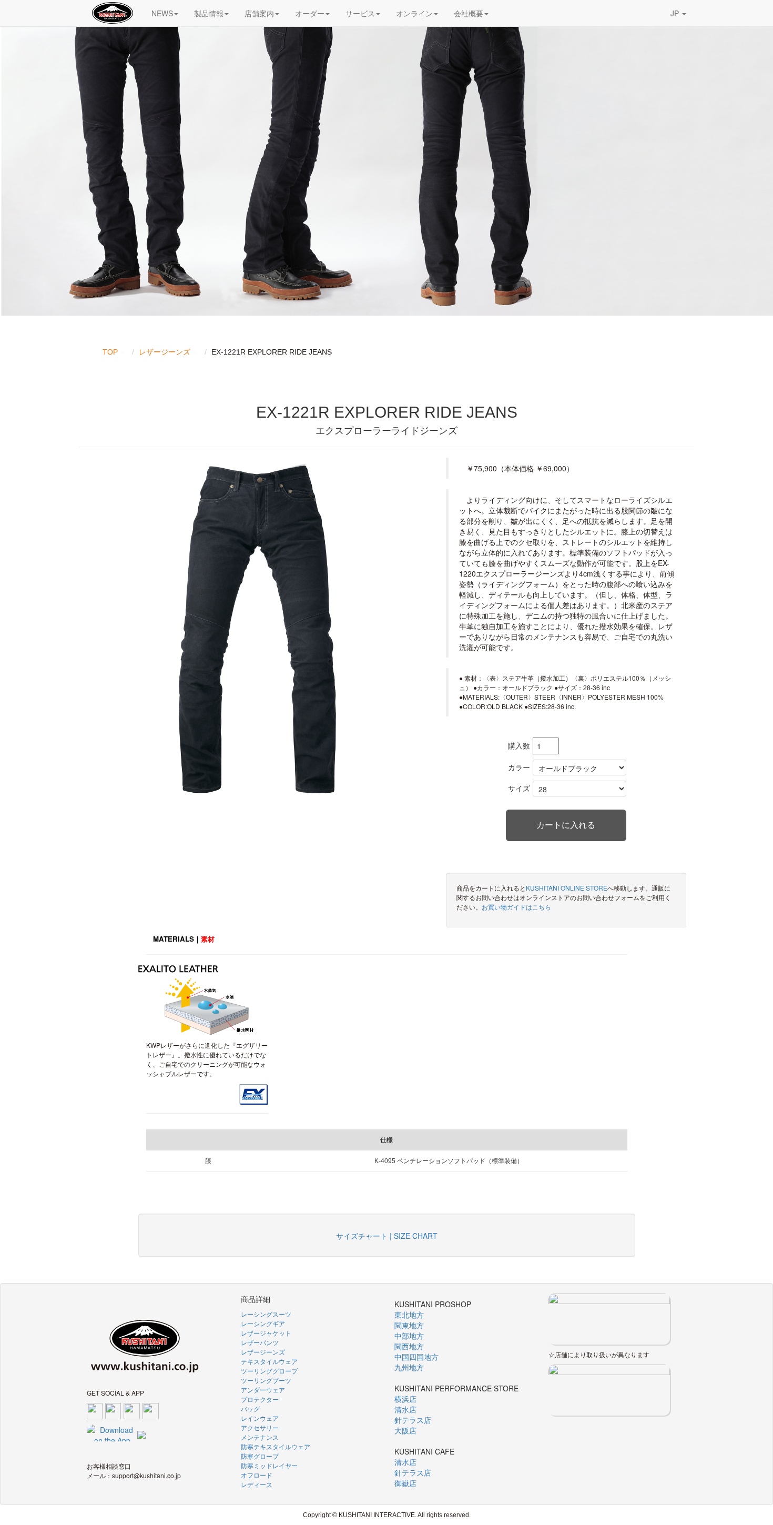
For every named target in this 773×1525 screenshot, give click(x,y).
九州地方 (409, 1367)
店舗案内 (259, 13)
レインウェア (260, 1417)
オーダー (309, 13)
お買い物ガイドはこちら (516, 906)
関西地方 (409, 1346)
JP (675, 13)
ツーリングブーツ (266, 1380)
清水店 (405, 1409)
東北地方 (409, 1314)
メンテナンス (260, 1436)
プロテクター (260, 1399)
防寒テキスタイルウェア (275, 1446)
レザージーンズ (164, 352)
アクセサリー (260, 1427)
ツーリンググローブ (269, 1370)
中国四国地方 (416, 1356)
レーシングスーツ (266, 1313)
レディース (256, 1484)
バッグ (250, 1408)
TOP (110, 352)
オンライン (414, 13)
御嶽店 (405, 1483)
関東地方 (409, 1325)
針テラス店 (412, 1420)
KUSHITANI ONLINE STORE (566, 887)
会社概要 (468, 13)
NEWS (162, 13)
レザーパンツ (260, 1342)
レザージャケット (266, 1332)
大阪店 (405, 1430)
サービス (360, 13)
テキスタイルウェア (269, 1361)
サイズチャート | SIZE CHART (387, 1235)
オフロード (256, 1474)
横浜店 (405, 1398)
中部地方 (409, 1335)
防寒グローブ (260, 1455)
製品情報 (208, 13)
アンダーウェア (263, 1389)
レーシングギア (263, 1323)
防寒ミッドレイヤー (269, 1465)
